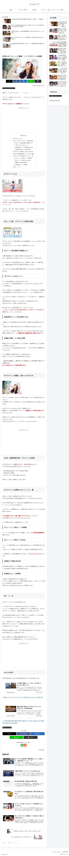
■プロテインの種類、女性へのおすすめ (23, 151)
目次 (21, 135)
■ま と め (17, 166)
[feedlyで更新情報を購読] (22, 745)
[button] (37, 81)
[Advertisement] (23, 121)
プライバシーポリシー (57, 851)
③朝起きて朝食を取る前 (21, 162)
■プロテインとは (18, 138)
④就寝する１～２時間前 (21, 164)
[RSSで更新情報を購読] (25, 745)
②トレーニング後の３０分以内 (23, 160)
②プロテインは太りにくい (22, 145)
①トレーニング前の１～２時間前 (23, 158)
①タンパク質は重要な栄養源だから (24, 143)
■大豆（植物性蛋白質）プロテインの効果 (24, 153)
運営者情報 (65, 851)
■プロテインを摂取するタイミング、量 (23, 156)
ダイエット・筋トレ (7, 727)
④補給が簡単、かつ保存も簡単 (23, 149)
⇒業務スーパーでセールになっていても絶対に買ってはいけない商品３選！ (23, 697)
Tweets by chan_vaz (54, 100)
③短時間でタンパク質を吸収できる (24, 147)
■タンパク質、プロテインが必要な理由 (23, 140)
